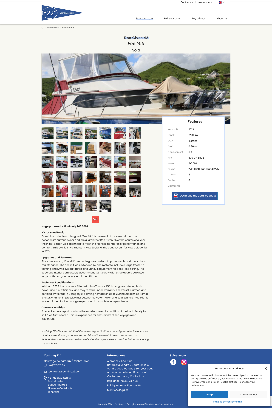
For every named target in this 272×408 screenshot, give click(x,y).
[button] (265, 368)
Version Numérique (164, 404)
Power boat (68, 27)
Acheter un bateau (119, 372)
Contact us (187, 2)
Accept (209, 394)
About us (126, 361)
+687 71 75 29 (56, 365)
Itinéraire (54, 392)
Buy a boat (140, 372)
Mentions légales (117, 390)
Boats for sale (140, 365)
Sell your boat (144, 368)
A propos (112, 361)
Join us (133, 381)
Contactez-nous (117, 376)
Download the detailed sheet (198, 195)
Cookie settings (248, 394)
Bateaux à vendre (118, 365)
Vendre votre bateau (120, 368)
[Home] (42, 27)
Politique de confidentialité (227, 401)
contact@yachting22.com (65, 371)
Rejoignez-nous (117, 381)
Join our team (205, 2)
